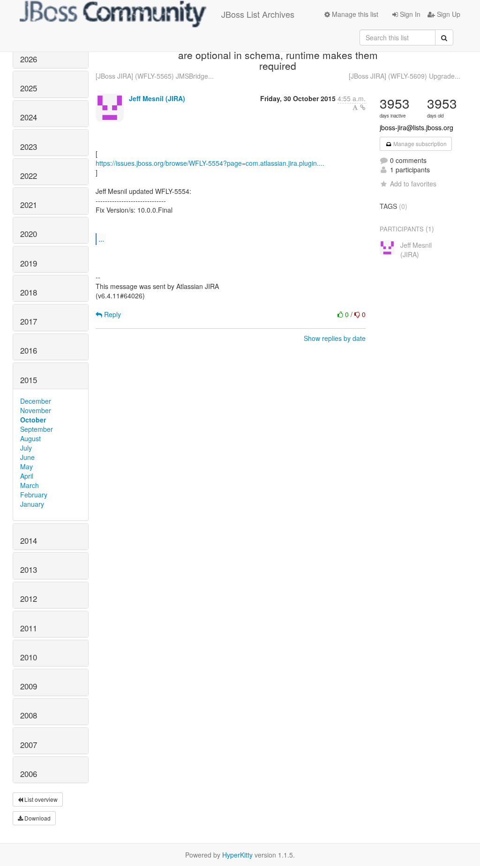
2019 (28, 263)
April (26, 476)
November (35, 410)
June (27, 457)
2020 (28, 233)
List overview (40, 799)
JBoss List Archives (257, 14)
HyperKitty (237, 854)
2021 (28, 204)
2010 (28, 657)
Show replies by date (335, 338)
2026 (28, 59)
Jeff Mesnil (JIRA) (157, 98)
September (36, 429)
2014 (28, 540)
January (32, 504)
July (26, 447)
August (30, 438)
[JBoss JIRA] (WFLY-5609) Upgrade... (404, 76)
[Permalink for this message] (363, 107)
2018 (28, 292)
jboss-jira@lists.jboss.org (416, 127)
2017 (28, 321)
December (35, 401)
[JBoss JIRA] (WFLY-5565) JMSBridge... (155, 76)
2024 (28, 117)
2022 (28, 175)
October (33, 419)
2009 (28, 686)
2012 (28, 598)
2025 (28, 88)
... (101, 238)
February (33, 494)
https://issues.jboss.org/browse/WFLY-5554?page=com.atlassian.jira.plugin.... (210, 163)
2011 (28, 628)
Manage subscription (419, 144)
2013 (28, 569)
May (26, 466)
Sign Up (447, 14)
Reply (111, 314)
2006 (28, 773)
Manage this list (354, 14)
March (29, 485)
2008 (28, 715)
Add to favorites (413, 183)
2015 (28, 379)
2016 (28, 350)
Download (37, 818)
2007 (28, 744)
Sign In (409, 14)
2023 (28, 146)
